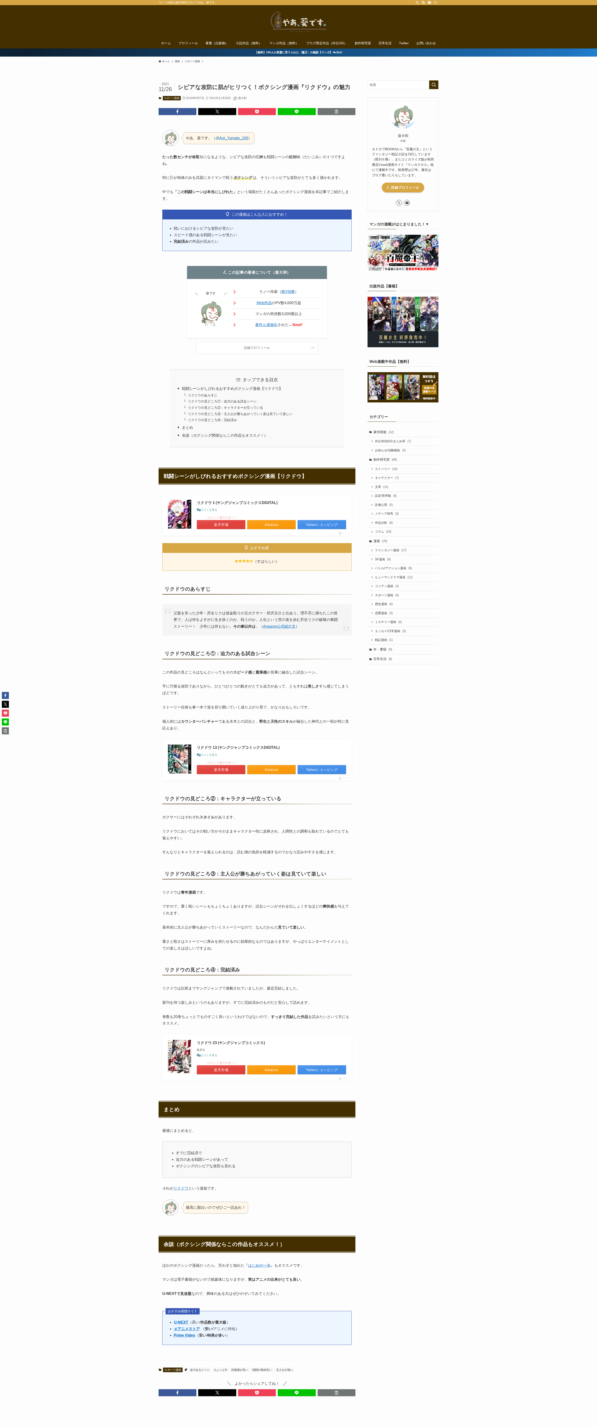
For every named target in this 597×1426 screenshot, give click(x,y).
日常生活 (382, 659)
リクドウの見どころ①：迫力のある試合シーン (222, 401)
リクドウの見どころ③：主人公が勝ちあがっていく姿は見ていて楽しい (240, 414)
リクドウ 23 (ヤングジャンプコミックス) (231, 1043)
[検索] (435, 2)
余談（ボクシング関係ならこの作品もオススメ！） (225, 435)
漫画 (380, 541)
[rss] (423, 2)
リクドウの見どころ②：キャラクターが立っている (225, 407)
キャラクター (387, 478)
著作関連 (383, 432)
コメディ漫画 (387, 586)
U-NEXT (181, 1322)
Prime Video (184, 1335)
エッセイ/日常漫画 (390, 631)
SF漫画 (383, 559)
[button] (177, 111)
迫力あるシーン (200, 1370)
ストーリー (386, 469)
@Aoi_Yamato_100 (232, 138)
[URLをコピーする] (336, 111)
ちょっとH (220, 1370)
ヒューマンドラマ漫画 (394, 577)
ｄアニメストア (187, 1329)
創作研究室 (385, 459)
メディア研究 (387, 513)
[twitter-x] (417, 2)
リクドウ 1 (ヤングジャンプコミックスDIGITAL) (237, 503)
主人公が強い (284, 1370)
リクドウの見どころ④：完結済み (212, 420)
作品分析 (384, 522)
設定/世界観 (386, 495)
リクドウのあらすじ (202, 395)
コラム (383, 531)
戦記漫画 (384, 640)
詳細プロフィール (404, 187)
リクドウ (181, 1188)
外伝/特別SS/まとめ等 (393, 441)
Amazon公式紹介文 (279, 626)
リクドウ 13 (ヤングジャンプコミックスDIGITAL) (238, 747)
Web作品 (264, 303)
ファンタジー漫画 (390, 550)
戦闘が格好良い (262, 1370)
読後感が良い (239, 1370)
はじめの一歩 (259, 1265)
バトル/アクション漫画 (393, 568)
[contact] (429, 2)
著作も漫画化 (266, 325)
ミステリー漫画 (388, 622)
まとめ (187, 427)
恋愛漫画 (384, 613)
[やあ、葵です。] (298, 22)
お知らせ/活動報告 (390, 450)
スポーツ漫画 (171, 98)
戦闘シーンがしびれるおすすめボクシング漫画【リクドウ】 (232, 389)
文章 (381, 487)
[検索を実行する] (433, 84)
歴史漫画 (384, 604)
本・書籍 (382, 649)
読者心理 (384, 505)
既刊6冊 (288, 292)
